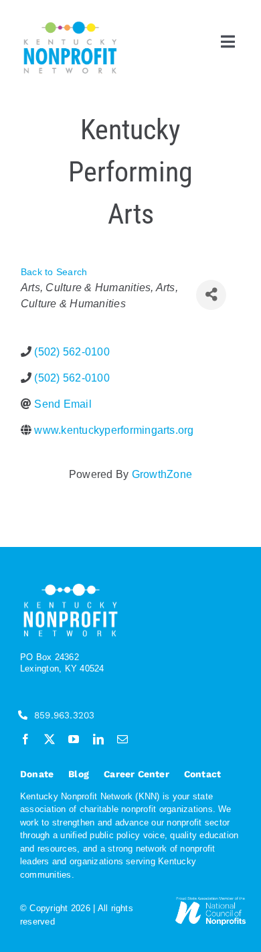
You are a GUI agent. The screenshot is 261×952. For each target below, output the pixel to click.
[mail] (122, 739)
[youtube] (73, 739)
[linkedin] (98, 739)
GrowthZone (162, 474)
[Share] (211, 295)
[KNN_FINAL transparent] (70, 23)
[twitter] (49, 739)
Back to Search (54, 271)
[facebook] (25, 739)
